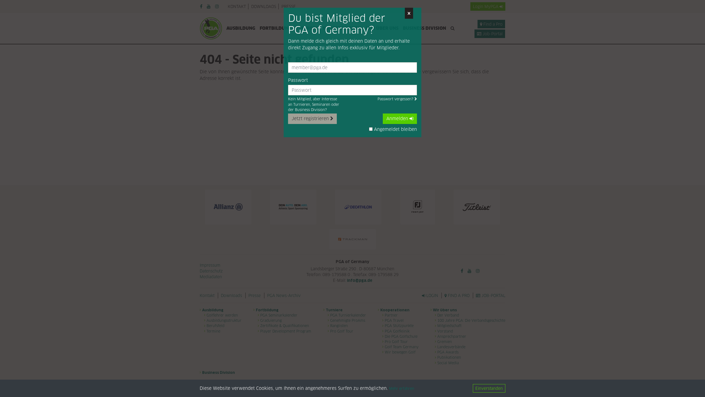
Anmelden (398, 118)
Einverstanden (489, 388)
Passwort (298, 80)
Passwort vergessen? (396, 99)
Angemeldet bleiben (395, 129)
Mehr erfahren (401, 389)
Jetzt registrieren (311, 118)
